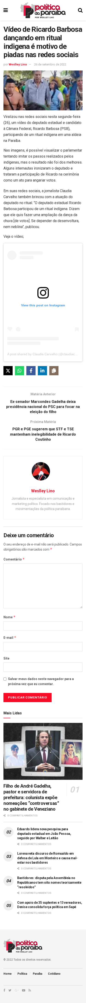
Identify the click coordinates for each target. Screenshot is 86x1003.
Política (22, 973)
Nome (9, 617)
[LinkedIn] (42, 370)
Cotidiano (54, 973)
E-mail (9, 637)
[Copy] (53, 370)
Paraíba (37, 973)
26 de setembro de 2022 (50, 64)
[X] (8, 370)
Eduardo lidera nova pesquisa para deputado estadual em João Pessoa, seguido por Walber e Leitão (44, 833)
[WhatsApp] (19, 370)
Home (7, 973)
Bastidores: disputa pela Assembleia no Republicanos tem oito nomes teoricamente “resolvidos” (49, 882)
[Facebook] (31, 370)
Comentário (14, 559)
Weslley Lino (18, 64)
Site (6, 658)
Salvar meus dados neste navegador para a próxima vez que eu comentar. (41, 681)
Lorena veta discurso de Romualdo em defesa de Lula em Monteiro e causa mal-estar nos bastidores (47, 858)
